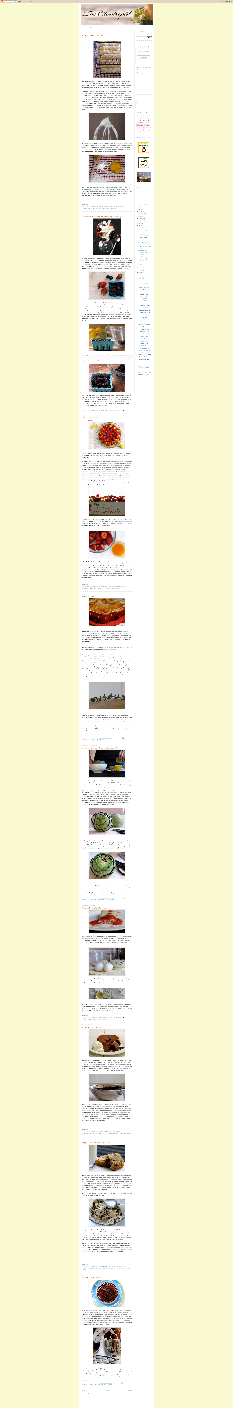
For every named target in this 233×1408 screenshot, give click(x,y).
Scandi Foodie (144, 336)
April (140, 267)
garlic (109, 899)
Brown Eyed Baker (144, 289)
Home (82, 28)
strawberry (116, 412)
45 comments (117, 410)
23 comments (117, 738)
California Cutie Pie (89, 420)
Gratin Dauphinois (88, 596)
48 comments (117, 206)
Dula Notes (144, 300)
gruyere (93, 739)
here (126, 105)
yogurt (123, 412)
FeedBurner (147, 60)
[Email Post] (123, 206)
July (140, 223)
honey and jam (144, 315)
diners (127, 521)
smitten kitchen (144, 343)
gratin (88, 739)
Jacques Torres (101, 1133)
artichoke (93, 899)
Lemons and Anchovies (144, 324)
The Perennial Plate (144, 348)
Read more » (85, 204)
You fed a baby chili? (144, 359)
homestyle (123, 521)
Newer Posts (84, 1390)
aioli (87, 899)
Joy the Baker (144, 317)
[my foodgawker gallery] (143, 137)
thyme (104, 739)
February (141, 272)
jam (93, 1019)
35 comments (119, 586)
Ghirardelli (120, 1268)
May (140, 228)
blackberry (90, 412)
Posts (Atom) (91, 1394)
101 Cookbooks (144, 281)
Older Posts (130, 1390)
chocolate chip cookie (93, 1268)
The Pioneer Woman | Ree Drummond (144, 351)
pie (105, 588)
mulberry (109, 412)
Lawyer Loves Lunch (144, 322)
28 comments (118, 898)
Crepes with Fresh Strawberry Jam (94, 908)
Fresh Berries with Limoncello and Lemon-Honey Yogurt (102, 216)
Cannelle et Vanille (144, 292)
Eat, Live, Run (144, 303)
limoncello (102, 412)
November (141, 214)
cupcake (110, 1384)
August (141, 221)
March (140, 270)
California (89, 588)
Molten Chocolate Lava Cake (92, 1027)
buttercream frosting (93, 1384)
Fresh (144, 307)
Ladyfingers (106, 208)
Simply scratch (144, 341)
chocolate (104, 1384)
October (141, 216)
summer (116, 588)
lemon (96, 412)
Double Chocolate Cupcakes (92, 1277)
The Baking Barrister (144, 346)
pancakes (97, 1019)
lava (117, 1133)
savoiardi (113, 208)
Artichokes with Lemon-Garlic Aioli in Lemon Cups (100, 748)
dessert (98, 208)
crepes (88, 1019)
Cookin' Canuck (144, 294)
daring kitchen (91, 208)
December (141, 211)
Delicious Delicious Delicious (144, 297)
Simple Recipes (144, 339)
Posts (139, 70)
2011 (138, 207)
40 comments (117, 1131)
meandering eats (144, 329)
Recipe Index (90, 28)
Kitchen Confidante (144, 319)
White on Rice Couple (144, 357)
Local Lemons (144, 327)
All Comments (141, 73)
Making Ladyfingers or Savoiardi (93, 35)
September (141, 218)
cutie (95, 588)
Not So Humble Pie (144, 334)
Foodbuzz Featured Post (108, 1268)
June (140, 225)
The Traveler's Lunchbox (144, 354)
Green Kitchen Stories (144, 312)
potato (99, 739)
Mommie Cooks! (144, 331)
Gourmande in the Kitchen (144, 310)
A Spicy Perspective (144, 287)
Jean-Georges (111, 1133)
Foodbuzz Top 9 (101, 899)
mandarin (100, 588)
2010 (138, 209)
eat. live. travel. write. (144, 305)
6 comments (116, 1383)
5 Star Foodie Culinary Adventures (144, 284)
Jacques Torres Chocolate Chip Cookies (96, 1142)
